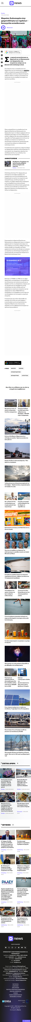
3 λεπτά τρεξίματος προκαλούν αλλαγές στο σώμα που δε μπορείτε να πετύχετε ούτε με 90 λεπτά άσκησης (16, 618)
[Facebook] (1, 51)
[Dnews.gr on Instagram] (12, 947)
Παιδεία (3, 13)
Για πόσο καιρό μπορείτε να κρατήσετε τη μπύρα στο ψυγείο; (23, 842)
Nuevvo (19, 1009)
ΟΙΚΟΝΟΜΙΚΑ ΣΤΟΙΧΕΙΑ (15, 996)
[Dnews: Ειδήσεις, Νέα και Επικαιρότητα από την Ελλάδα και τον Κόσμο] (15, 3)
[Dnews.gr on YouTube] (22, 947)
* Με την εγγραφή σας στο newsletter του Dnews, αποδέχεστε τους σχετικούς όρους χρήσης (16, 272)
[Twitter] (1, 55)
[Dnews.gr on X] (9, 947)
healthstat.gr (20, 849)
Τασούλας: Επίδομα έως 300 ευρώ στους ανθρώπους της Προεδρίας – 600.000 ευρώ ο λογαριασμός (23, 412)
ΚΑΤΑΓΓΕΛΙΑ (25, 375)
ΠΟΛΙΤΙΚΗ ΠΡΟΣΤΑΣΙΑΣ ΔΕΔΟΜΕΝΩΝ (15, 989)
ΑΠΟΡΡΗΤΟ (27, 1021)
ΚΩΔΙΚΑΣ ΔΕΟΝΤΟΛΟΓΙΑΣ (15, 994)
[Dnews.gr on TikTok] (15, 947)
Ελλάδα (3, 789)
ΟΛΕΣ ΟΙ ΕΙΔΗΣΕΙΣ (15, 944)
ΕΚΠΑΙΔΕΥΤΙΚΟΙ (15, 375)
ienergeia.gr (4, 849)
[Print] (1, 65)
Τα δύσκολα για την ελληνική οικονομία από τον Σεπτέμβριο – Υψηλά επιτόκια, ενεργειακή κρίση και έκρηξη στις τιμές (17, 485)
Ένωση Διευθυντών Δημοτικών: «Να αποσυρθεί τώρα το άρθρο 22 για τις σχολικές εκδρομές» (22, 782)
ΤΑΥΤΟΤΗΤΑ (15, 984)
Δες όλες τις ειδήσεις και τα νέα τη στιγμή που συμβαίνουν (17, 388)
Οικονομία (19, 811)
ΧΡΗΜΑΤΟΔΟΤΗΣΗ (16, 372)
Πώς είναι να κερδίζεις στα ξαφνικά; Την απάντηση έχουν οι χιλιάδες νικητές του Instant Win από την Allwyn (17, 552)
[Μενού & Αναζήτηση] (2, 3)
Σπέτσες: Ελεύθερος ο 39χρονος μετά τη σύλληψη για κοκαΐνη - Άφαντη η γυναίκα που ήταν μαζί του (16, 438)
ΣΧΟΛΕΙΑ (21, 368)
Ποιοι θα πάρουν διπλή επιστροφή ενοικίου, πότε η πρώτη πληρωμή (23, 805)
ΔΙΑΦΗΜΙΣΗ (15, 986)
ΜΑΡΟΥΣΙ (13, 368)
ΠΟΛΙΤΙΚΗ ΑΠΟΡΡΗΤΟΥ (15, 991)
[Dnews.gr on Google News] (18, 947)
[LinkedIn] (1, 58)
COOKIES (15, 993)
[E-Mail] (1, 62)
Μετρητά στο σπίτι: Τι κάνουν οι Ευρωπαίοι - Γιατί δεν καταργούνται (11, 410)
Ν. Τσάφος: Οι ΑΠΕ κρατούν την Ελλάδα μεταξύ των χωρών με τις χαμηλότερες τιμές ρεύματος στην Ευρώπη (7, 844)
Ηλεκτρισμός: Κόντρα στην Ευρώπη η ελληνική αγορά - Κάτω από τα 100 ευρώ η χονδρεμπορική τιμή (17, 754)
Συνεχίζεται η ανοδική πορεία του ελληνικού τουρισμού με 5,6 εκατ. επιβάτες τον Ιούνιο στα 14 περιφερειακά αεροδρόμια (17, 576)
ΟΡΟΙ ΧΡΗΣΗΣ (15, 987)
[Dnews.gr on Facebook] (5, 947)
